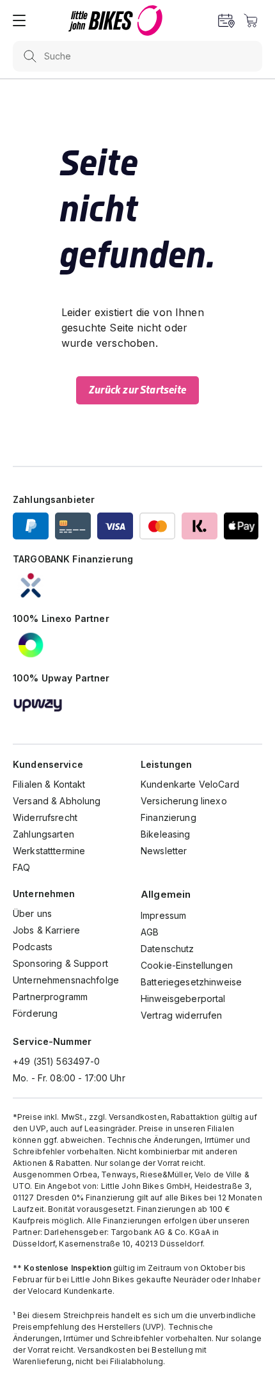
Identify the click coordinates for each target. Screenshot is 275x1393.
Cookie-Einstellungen (187, 965)
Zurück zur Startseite (137, 390)
